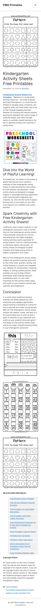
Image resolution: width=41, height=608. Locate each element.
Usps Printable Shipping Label (22, 553)
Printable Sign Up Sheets (20, 536)
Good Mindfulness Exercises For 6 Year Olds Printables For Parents (23, 525)
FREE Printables (12, 5)
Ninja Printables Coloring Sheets (23, 532)
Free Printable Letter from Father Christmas (20, 517)
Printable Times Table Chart (21, 540)
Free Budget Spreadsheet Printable (20, 590)
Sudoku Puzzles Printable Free (18, 593)
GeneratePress (20, 605)
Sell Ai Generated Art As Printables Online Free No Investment (20, 546)
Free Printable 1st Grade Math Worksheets (22, 510)
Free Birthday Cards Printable (22, 499)
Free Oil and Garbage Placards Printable (22, 504)
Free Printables (12, 587)
